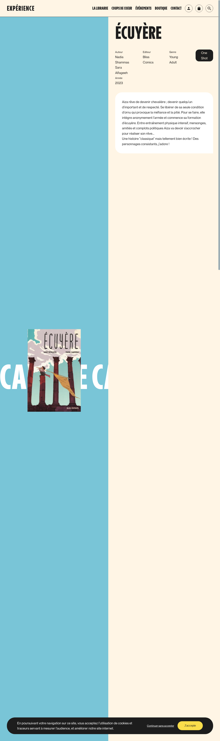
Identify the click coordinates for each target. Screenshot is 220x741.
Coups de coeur (122, 8)
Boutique (161, 8)
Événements (143, 8)
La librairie (100, 8)
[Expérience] (22, 8)
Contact (176, 8)
